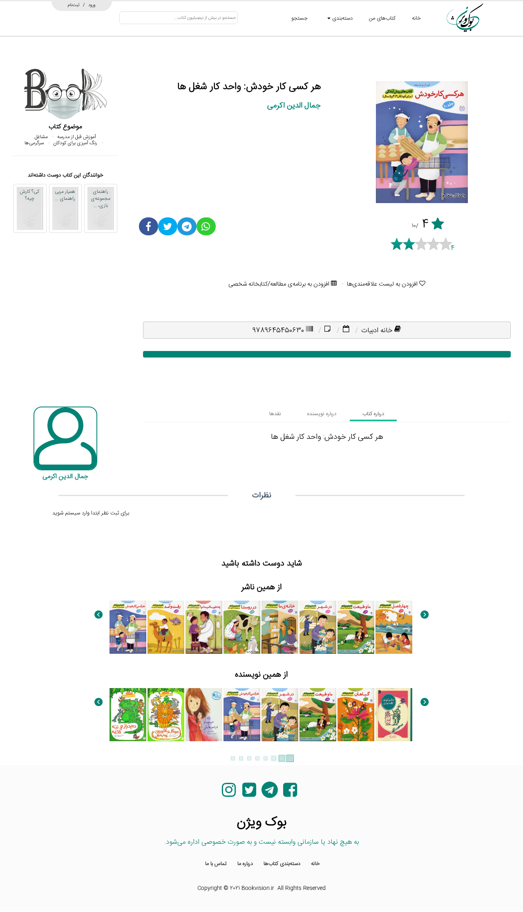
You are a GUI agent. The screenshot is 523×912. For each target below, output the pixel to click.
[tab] (373, 414)
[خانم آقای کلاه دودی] (393, 714)
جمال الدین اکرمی (294, 105)
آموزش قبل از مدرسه (76, 137)
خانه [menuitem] (315, 863)
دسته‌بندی (342, 18)
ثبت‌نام (74, 5)
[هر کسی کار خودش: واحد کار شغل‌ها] (128, 627)
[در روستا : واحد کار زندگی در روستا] (242, 627)
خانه (416, 18)
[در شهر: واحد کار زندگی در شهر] (317, 627)
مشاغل (41, 137)
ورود (92, 5)
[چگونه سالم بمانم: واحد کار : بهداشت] (204, 627)
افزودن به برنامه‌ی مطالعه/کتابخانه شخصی (279, 284)
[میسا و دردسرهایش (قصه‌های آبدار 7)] (204, 714)
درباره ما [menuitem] (245, 863)
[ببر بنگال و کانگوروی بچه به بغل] (166, 714)
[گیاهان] (355, 714)
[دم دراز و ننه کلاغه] (128, 714)
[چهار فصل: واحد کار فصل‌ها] (393, 627)
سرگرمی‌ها (34, 143)
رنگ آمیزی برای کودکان (75, 143)
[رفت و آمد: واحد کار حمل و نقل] (166, 627)
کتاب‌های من (382, 18)
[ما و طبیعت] (355, 627)
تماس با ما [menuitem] (216, 863)
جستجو (299, 18)
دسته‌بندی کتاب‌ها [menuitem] (282, 863)
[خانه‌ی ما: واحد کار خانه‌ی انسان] (280, 627)
